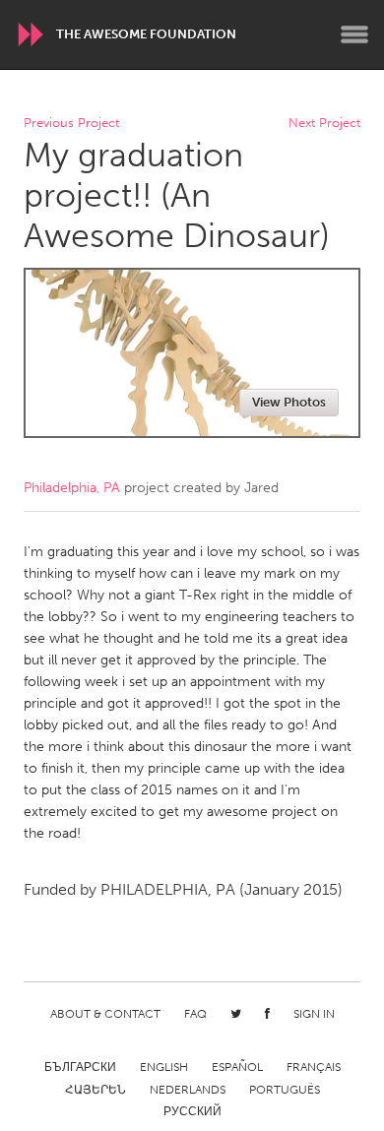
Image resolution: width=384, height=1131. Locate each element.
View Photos (289, 402)
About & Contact (105, 1014)
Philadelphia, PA (72, 487)
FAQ (195, 1014)
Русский (192, 1111)
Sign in (314, 1014)
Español (237, 1067)
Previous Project (71, 123)
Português (284, 1090)
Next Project (324, 123)
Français (314, 1067)
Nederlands (187, 1090)
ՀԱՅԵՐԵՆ (95, 1090)
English (164, 1067)
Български (80, 1067)
